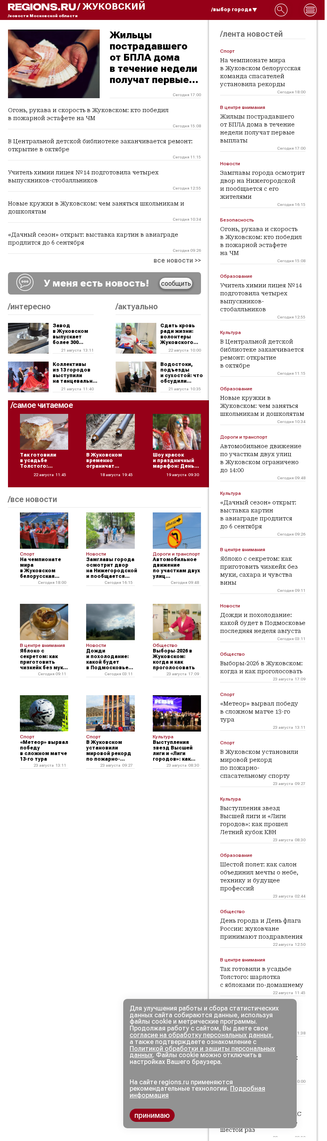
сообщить (176, 283)
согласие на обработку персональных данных (201, 1035)
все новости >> (177, 260)
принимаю (152, 1115)
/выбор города (231, 9)
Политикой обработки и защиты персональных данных (202, 1052)
